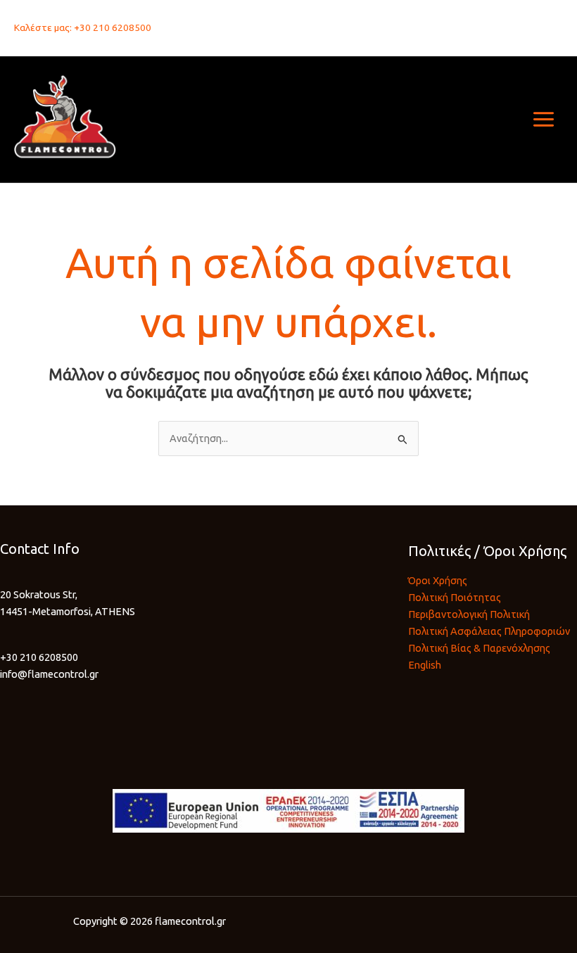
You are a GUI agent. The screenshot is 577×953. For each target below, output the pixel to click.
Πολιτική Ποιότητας (454, 597)
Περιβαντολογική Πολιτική (469, 614)
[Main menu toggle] (543, 119)
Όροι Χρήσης (437, 580)
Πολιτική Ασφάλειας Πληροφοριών (489, 631)
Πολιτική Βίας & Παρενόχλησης (479, 648)
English (424, 665)
